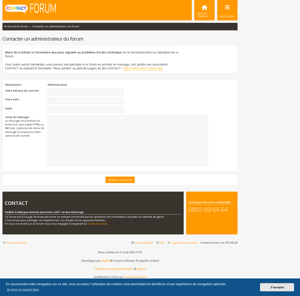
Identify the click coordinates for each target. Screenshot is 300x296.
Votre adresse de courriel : (22, 90)
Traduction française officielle (113, 269)
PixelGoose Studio (134, 277)
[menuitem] (204, 10)
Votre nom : (12, 99)
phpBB (105, 261)
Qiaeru (141, 269)
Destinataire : (13, 84)
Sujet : (9, 108)
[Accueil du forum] (30, 9)
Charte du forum (97, 223)
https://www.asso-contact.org (142, 68)
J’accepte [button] (277, 287)
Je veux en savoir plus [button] (23, 289)
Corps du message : (17, 117)
